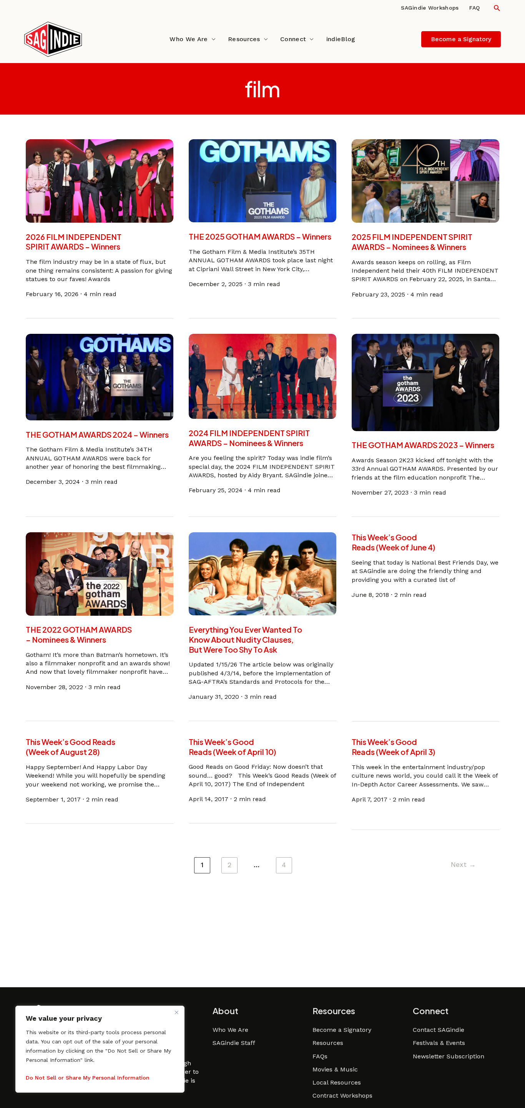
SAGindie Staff (234, 1042)
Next (463, 864)
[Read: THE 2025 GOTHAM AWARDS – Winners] (262, 180)
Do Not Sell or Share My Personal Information (88, 1078)
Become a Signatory (341, 1029)
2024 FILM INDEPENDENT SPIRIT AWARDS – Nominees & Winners (249, 438)
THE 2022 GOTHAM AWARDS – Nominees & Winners (79, 635)
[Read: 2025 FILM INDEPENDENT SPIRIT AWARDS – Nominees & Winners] (425, 180)
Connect (293, 39)
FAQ (474, 8)
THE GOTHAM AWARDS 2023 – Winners (423, 445)
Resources (244, 39)
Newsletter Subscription (448, 1056)
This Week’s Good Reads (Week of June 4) (393, 542)
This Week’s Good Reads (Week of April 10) (232, 746)
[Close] (176, 1012)
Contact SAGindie (438, 1029)
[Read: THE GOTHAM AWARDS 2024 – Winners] (99, 376)
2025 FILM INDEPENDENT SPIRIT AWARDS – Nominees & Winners (412, 242)
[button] (497, 8)
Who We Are (188, 39)
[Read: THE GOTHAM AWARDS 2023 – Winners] (425, 382)
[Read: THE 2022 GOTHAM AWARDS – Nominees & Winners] (99, 573)
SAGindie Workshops (430, 8)
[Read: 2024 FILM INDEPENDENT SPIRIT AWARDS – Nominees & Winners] (262, 376)
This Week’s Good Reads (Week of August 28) (70, 746)
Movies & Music (335, 1069)
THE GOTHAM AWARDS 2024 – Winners (97, 434)
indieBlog (341, 39)
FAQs (319, 1056)
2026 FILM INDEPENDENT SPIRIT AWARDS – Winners (73, 242)
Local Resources (336, 1082)
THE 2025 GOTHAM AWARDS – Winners (260, 236)
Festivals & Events (439, 1042)
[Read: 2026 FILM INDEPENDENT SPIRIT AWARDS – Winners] (99, 180)
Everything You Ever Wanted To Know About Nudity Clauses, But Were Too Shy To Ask (245, 639)
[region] (99, 1049)
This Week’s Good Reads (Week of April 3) (393, 746)
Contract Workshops (342, 1095)
